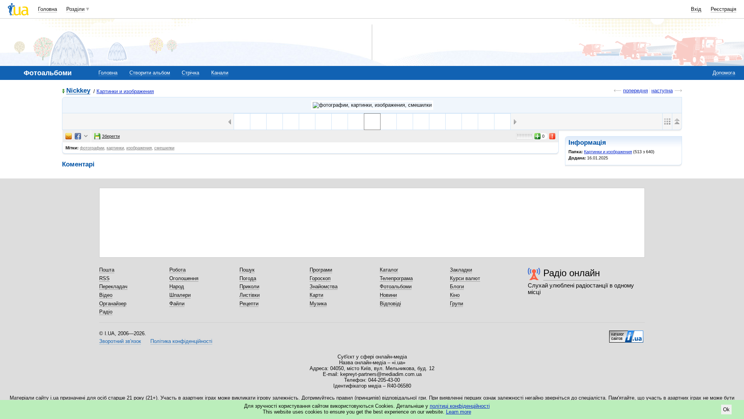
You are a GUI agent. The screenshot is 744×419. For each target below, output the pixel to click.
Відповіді (390, 303)
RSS (104, 278)
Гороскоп (320, 278)
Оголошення (183, 278)
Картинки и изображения (125, 91)
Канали (219, 73)
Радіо (105, 312)
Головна (47, 9)
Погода (247, 278)
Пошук (247, 270)
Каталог (389, 270)
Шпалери (180, 295)
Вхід (696, 9)
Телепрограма (396, 278)
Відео (105, 295)
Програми (321, 270)
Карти (316, 295)
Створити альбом (149, 73)
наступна (662, 90)
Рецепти (248, 303)
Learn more (458, 412)
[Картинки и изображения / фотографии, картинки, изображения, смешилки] (372, 105)
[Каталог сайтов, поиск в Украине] (626, 334)
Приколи (249, 286)
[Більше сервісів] (86, 136)
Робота (177, 270)
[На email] (68, 136)
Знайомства (324, 286)
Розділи (75, 9)
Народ (176, 286)
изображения (139, 147)
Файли (176, 303)
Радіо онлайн (571, 273)
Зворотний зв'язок (120, 341)
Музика (318, 303)
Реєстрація (723, 9)
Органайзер (112, 303)
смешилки (164, 147)
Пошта (106, 270)
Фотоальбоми (396, 286)
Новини (388, 295)
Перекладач (113, 286)
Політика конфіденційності (181, 341)
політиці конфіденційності (460, 406)
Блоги (457, 286)
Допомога (724, 73)
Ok (726, 409)
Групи (456, 303)
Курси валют (465, 278)
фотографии (92, 147)
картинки (115, 147)
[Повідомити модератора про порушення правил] (552, 136)
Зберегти (111, 136)
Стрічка (190, 73)
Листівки (249, 295)
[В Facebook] (78, 136)
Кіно (455, 295)
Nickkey (78, 91)
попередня (635, 90)
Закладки (461, 270)
